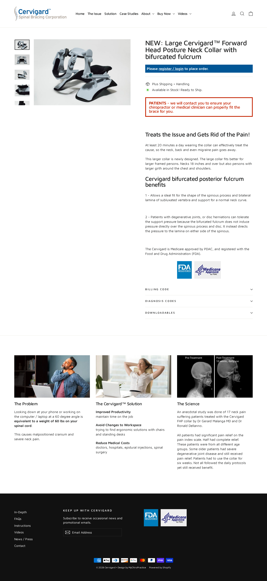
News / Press (23, 539)
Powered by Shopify (160, 567)
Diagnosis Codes (161, 301)
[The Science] (215, 376)
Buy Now (164, 14)
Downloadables (160, 312)
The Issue (94, 14)
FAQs (17, 518)
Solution (110, 14)
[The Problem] (52, 376)
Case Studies (129, 14)
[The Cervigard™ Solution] (133, 376)
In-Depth (20, 512)
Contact (19, 545)
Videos (183, 14)
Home (80, 14)
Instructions (22, 525)
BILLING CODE (157, 289)
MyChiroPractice (137, 567)
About (146, 14)
